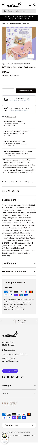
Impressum (16, 435)
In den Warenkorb (25, 91)
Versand (16, 75)
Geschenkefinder (10, 16)
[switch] (5, 442)
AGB (10, 435)
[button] (34, 4)
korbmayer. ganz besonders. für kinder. (18, 432)
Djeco (4, 64)
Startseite (5, 23)
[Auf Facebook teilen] (13, 191)
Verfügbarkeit (10, 117)
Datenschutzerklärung (28, 435)
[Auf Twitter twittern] (9, 191)
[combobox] (19, 11)
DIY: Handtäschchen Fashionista (19, 23)
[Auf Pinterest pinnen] (18, 191)
